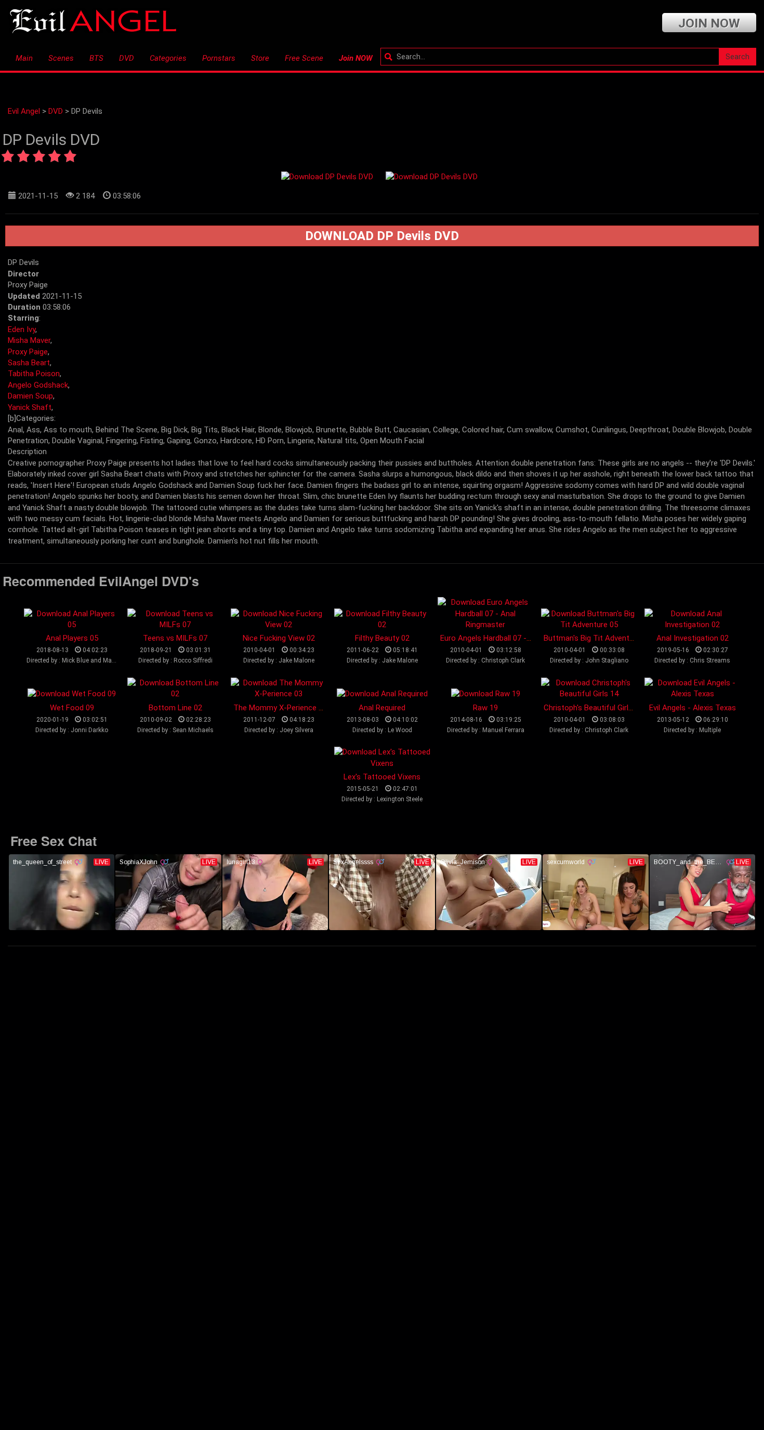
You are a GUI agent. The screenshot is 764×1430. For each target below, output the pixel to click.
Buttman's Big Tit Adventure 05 (597, 638)
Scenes (61, 58)
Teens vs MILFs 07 (175, 638)
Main (24, 58)
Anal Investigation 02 (692, 638)
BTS (96, 58)
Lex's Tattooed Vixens (382, 777)
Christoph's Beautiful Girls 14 (593, 707)
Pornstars (218, 58)
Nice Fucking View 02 (279, 638)
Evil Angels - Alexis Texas (692, 707)
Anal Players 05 (72, 638)
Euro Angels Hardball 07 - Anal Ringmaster (512, 638)
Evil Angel (24, 111)
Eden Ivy (21, 329)
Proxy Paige (28, 351)
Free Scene (304, 58)
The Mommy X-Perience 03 (280, 707)
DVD (126, 58)
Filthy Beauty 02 (382, 638)
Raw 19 (485, 707)
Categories (168, 58)
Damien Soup (30, 396)
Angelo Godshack (38, 385)
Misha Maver (29, 340)
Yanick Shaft (29, 407)
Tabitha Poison (34, 373)
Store (260, 58)
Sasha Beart (29, 362)
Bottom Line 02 (175, 707)
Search (737, 56)
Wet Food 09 (72, 707)
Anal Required (382, 707)
